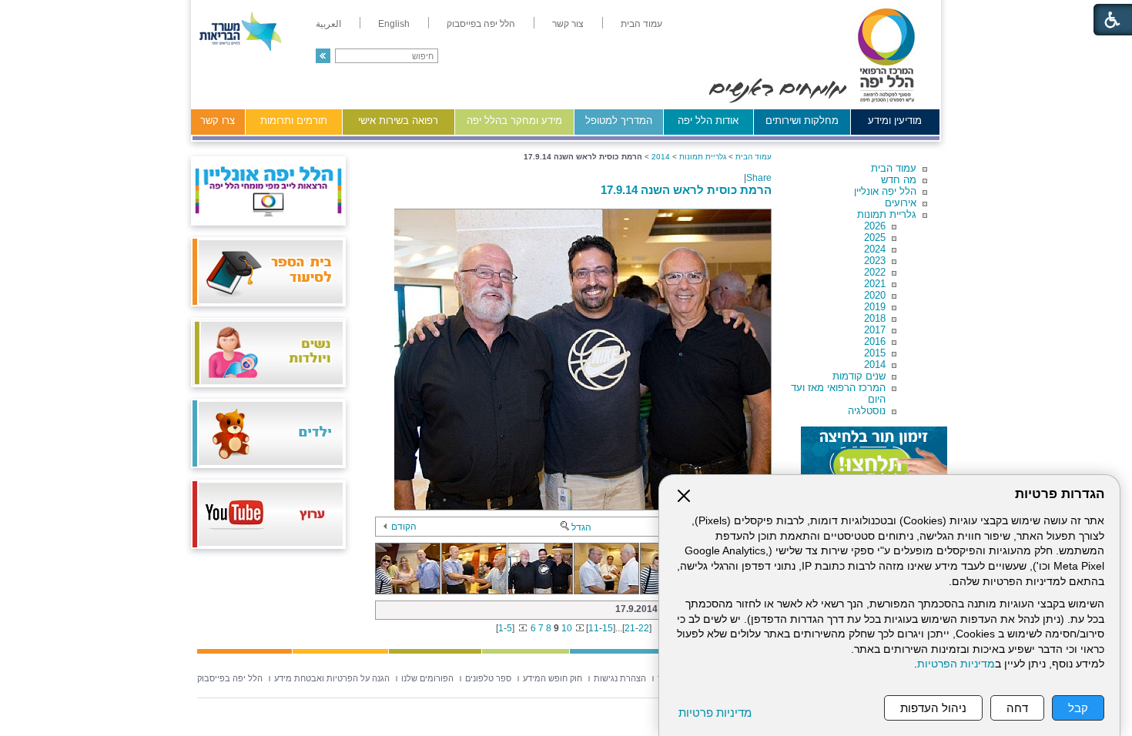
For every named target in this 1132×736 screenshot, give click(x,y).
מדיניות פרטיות (715, 712)
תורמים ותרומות (293, 120)
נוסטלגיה (867, 411)
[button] (323, 56)
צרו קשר (217, 120)
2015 (875, 353)
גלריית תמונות (886, 214)
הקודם (404, 526)
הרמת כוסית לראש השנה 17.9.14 (686, 189)
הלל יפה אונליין (885, 191)
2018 (875, 318)
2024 (875, 249)
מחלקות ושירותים (802, 120)
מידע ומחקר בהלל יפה (514, 120)
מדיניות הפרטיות (956, 664)
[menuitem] (641, 23)
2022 (875, 272)
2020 (875, 295)
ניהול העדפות (933, 707)
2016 (875, 341)
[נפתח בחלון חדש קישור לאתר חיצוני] (874, 457)
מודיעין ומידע (895, 120)
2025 (875, 237)
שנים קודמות (859, 376)
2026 (875, 226)
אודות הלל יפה (708, 120)
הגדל (581, 527)
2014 (875, 364)
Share (759, 177)
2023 (875, 260)
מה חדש (898, 180)
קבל (1078, 707)
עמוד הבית (893, 168)
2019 (875, 307)
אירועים (900, 203)
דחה (1017, 707)
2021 (875, 283)
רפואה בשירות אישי (398, 120)
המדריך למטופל (618, 120)
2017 (875, 330)
